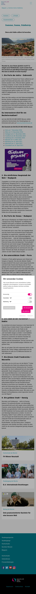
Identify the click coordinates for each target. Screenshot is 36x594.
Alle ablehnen (26, 311)
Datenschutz (23, 315)
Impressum (30, 315)
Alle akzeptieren (27, 308)
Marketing (7, 301)
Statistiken (7, 298)
